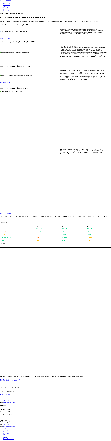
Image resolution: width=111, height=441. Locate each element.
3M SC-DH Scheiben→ (6, 38)
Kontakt (5, 9)
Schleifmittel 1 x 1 (8, 3)
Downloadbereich (7, 10)
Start (4, 429)
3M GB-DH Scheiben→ (6, 63)
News (4, 6)
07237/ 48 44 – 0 (7, 400)
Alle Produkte (6, 5)
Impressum (6, 437)
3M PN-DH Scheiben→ (6, 82)
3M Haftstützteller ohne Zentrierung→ (10, 379)
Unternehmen (6, 8)
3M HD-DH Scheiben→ (6, 213)
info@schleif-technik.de (9, 402)
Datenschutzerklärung (8, 439)
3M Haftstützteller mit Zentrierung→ (9, 380)
